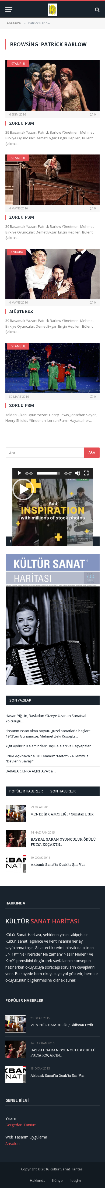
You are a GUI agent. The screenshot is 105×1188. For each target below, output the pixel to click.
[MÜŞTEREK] (52, 274)
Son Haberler (63, 791)
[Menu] (8, 10)
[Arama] (97, 10)
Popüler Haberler (26, 791)
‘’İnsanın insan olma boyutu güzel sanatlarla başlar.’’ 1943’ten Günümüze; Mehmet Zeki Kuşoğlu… (48, 733)
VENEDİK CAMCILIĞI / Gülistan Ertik (62, 814)
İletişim (75, 1180)
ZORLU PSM (21, 123)
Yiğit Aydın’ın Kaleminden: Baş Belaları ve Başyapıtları (49, 745)
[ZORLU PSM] (52, 85)
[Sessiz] (77, 473)
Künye (57, 1180)
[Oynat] (19, 473)
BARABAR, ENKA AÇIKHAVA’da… (31, 771)
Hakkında (38, 1180)
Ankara (16, 252)
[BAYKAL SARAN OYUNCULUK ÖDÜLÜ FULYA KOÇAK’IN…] (16, 838)
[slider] (48, 473)
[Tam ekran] (86, 473)
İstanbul (18, 63)
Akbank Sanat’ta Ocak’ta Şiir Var (58, 864)
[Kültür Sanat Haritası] (52, 9)
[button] (23, 489)
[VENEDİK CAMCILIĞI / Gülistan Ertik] (16, 813)
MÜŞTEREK (21, 311)
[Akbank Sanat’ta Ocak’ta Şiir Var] (16, 864)
